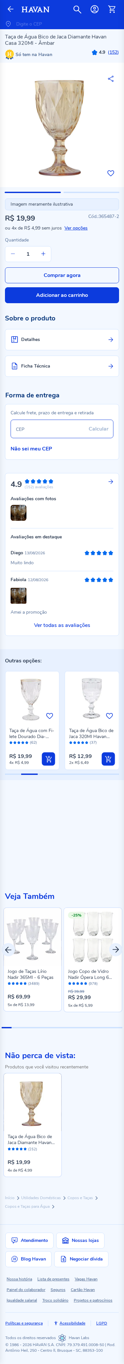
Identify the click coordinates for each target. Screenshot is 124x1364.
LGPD (101, 1323)
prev (8, 949)
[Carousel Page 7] (67, 1027)
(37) (93, 742)
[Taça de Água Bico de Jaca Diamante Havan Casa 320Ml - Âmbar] (33, 1102)
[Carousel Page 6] (57, 1027)
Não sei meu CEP (31, 448)
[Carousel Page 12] (117, 1027)
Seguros (58, 1289)
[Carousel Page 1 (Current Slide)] (7, 1027)
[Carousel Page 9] (87, 1027)
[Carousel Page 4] (37, 1027)
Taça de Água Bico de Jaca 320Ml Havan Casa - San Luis (91, 736)
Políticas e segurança (24, 1323)
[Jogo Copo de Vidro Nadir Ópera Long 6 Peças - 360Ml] (93, 937)
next (115, 949)
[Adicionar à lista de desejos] (111, 173)
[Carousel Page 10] (97, 1027)
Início (10, 1197)
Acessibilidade (72, 1323)
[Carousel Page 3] (27, 1027)
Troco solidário (55, 1300)
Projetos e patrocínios (93, 1300)
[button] (33, 192)
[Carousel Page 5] (47, 1027)
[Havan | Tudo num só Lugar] (35, 9)
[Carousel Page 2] (16, 1027)
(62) (33, 742)
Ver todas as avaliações (62, 625)
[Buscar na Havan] (77, 9)
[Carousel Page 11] (107, 1027)
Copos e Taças (80, 1197)
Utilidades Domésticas (41, 1197)
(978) (93, 984)
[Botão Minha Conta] (94, 9)
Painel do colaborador (26, 1289)
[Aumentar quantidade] (43, 254)
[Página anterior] (10, 9)
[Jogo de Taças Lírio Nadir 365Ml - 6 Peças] (33, 937)
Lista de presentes (53, 1279)
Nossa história (19, 1279)
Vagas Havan (86, 1279)
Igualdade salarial (22, 1300)
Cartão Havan (83, 1289)
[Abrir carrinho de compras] (111, 9)
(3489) (33, 984)
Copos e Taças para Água (28, 1206)
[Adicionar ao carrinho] (48, 759)
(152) (32, 1149)
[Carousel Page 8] (77, 1027)
